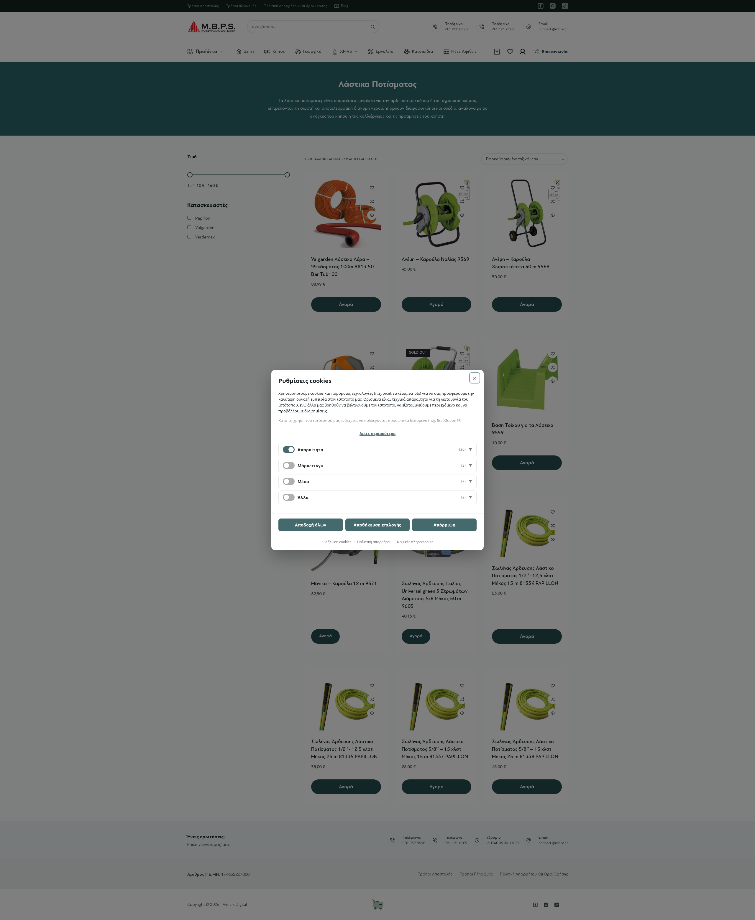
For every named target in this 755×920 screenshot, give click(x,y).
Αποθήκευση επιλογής (377, 525)
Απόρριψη (444, 525)
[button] (377, 449)
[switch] (289, 465)
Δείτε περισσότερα (377, 433)
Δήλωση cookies (338, 541)
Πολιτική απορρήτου (374, 541)
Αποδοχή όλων (310, 525)
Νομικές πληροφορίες (415, 541)
